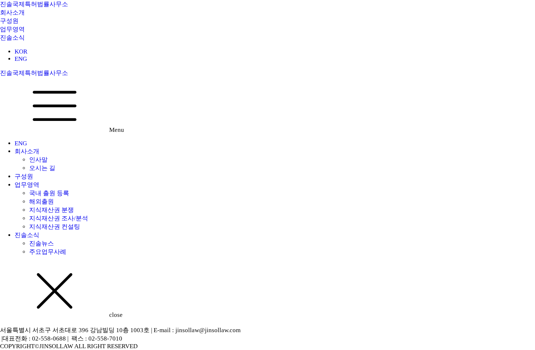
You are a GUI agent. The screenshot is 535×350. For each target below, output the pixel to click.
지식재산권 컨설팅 (54, 226)
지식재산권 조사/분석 (58, 218)
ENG (21, 58)
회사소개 (27, 151)
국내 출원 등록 (49, 193)
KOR (21, 51)
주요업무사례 (47, 251)
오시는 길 (42, 168)
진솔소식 (27, 235)
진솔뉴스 (41, 243)
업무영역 (27, 184)
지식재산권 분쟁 (51, 210)
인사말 (38, 159)
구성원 (24, 176)
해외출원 (41, 201)
